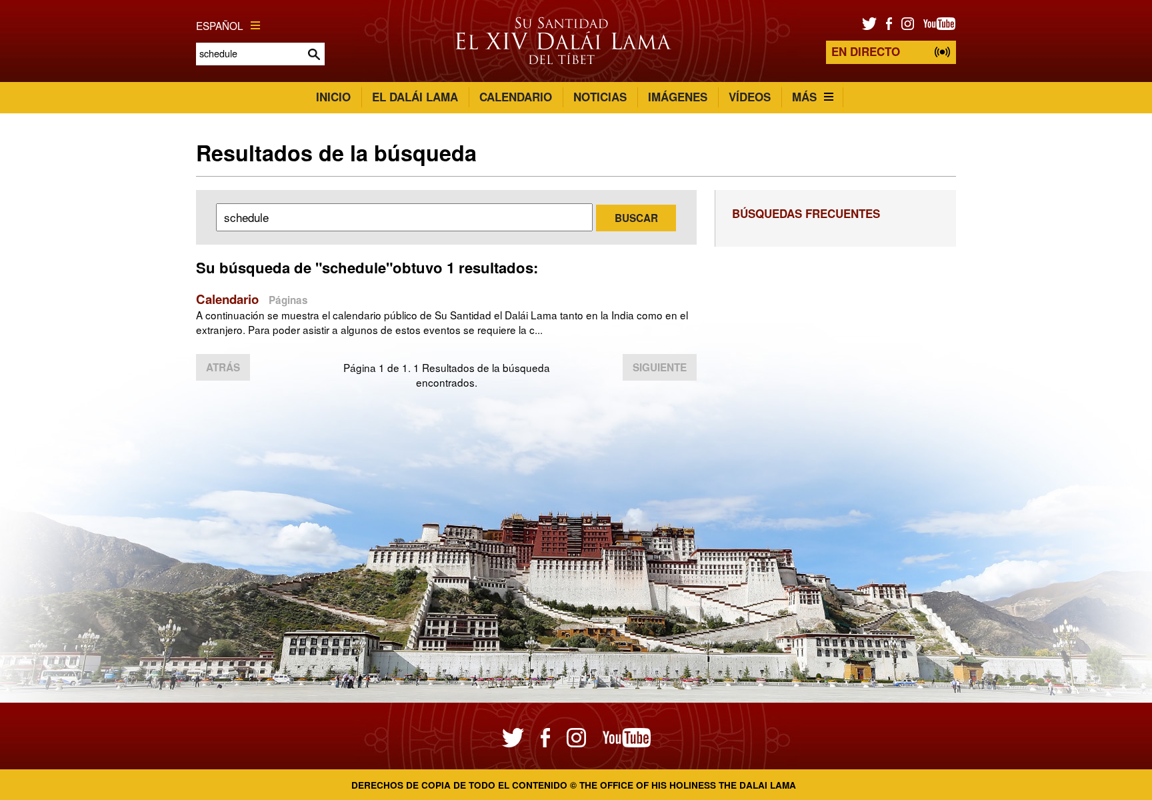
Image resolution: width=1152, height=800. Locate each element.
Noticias (600, 97)
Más (804, 97)
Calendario (515, 97)
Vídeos (750, 97)
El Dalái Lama (415, 97)
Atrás (223, 367)
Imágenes (677, 97)
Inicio (333, 97)
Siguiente (660, 367)
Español (219, 25)
